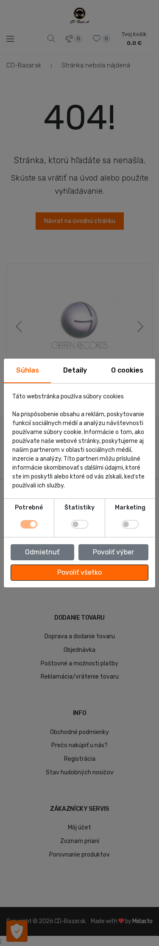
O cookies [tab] (127, 370)
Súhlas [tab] (27, 370)
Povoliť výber (113, 552)
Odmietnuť (42, 552)
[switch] (79, 524)
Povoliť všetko (79, 572)
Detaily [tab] (75, 370)
